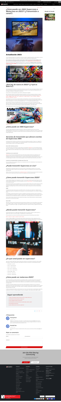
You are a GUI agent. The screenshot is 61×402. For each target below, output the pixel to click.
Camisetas (27, 368)
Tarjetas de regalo (28, 381)
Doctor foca (17, 379)
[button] (42, 4)
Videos (37, 374)
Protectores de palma (18, 382)
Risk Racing (9, 398)
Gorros (27, 374)
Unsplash (13, 255)
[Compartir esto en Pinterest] (39, 311)
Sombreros (27, 372)
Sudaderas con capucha (29, 371)
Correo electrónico (27, 336)
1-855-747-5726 (9, 2)
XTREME (25, 96)
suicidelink (10, 96)
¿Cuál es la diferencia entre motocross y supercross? (16, 304)
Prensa (37, 393)
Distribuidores (37, 392)
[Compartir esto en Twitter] (35, 311)
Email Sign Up (26, 362)
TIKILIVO (15, 97)
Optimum (38, 96)
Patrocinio (37, 375)
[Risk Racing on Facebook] (46, 378)
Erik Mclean (9, 255)
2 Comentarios (12, 16)
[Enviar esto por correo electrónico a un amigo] (41, 311)
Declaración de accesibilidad (39, 387)
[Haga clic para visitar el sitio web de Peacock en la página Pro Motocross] (24, 74)
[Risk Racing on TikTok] (3, 2)
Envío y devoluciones (38, 383)
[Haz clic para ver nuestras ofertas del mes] (50, 20)
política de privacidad (38, 384)
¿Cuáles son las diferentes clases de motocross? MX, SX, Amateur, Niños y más (20, 297)
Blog (36, 372)
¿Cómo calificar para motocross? (13, 303)
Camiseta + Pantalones (19, 388)
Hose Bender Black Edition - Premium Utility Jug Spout (10, 396)
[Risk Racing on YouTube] (5, 2)
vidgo (20, 96)
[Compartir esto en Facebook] (37, 311)
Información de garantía (39, 381)
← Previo (38, 7)
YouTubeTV (34, 96)
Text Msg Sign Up (35, 362)
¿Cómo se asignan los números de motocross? (15, 300)
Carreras (37, 389)
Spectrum (7, 97)
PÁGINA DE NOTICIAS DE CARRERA (11, 63)
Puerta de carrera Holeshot (19, 371)
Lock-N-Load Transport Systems (20, 368)
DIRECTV (28, 96)
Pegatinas (27, 375)
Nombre (7, 336)
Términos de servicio (38, 386)
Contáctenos (37, 369)
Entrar (56, 2)
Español (39, 2)
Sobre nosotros (38, 368)
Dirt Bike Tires (17, 369)
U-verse (31, 96)
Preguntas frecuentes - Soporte (40, 371)
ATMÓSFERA (11, 97)
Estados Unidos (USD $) (47, 2)
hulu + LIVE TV (17, 96)
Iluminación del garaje (28, 377)
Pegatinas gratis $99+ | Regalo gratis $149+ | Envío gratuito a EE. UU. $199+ (30, 0)
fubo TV (22, 96)
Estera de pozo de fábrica (19, 376)
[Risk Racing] (5, 4)
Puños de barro (18, 385)
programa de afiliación (39, 390)
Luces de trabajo (28, 378)
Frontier (13, 96)
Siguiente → (41, 7)
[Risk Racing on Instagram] (2, 2)
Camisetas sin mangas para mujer (30, 369)
